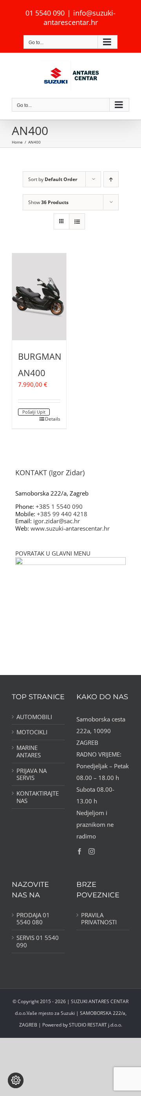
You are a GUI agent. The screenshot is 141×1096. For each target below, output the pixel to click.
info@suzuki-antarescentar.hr (79, 17)
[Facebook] (79, 851)
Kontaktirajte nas (37, 797)
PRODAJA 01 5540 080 (33, 918)
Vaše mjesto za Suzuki (51, 1013)
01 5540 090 (45, 13)
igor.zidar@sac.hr (56, 521)
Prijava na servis (31, 774)
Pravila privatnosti (99, 918)
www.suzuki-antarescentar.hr (70, 528)
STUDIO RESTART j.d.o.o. (95, 1024)
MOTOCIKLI (31, 732)
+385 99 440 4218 (62, 514)
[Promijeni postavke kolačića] (16, 1080)
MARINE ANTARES (28, 751)
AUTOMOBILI (34, 717)
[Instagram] (92, 851)
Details (52, 419)
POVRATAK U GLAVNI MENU (52, 553)
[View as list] (77, 221)
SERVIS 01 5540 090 (37, 941)
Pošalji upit (33, 412)
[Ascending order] (111, 179)
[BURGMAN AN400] (39, 297)
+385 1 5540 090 (59, 506)
